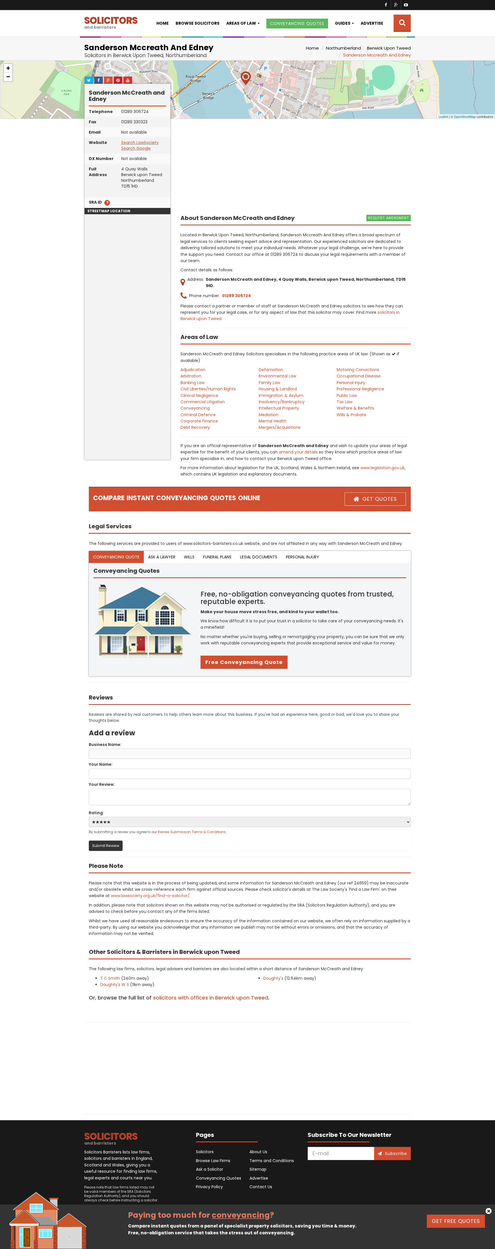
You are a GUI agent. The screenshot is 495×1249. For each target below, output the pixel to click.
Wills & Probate (351, 415)
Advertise (372, 23)
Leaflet (443, 116)
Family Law (269, 382)
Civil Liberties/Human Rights (208, 389)
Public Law (347, 395)
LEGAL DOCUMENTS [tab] (258, 557)
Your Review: (102, 784)
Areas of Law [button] (241, 23)
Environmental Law (277, 376)
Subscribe (396, 1153)
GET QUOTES (379, 498)
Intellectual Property (279, 408)
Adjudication (192, 370)
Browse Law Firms (213, 1161)
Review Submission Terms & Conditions (192, 832)
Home (162, 23)
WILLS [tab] (189, 557)
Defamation (271, 370)
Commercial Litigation (202, 402)
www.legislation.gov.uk (382, 468)
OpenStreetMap (465, 116)
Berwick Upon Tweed (389, 48)
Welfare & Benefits (355, 408)
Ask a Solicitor (209, 1169)
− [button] (8, 76)
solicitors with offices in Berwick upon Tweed (210, 997)
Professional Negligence (360, 389)
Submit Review (105, 845)
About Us (258, 1152)
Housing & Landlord (278, 389)
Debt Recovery (195, 427)
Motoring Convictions (358, 370)
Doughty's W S (114, 984)
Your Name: (101, 764)
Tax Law (344, 402)
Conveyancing (195, 408)
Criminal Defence (198, 415)
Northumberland (343, 48)
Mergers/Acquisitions (279, 427)
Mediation (268, 415)
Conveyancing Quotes (218, 1178)
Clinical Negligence (199, 395)
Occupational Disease (359, 376)
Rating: (96, 813)
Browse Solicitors (197, 23)
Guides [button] (342, 23)
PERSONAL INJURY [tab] (302, 557)
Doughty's (273, 978)
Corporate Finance (199, 421)
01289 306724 (236, 296)
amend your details (298, 452)
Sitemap (258, 1169)
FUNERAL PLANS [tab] (217, 557)
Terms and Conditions (272, 1161)
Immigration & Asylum (281, 395)
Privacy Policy (209, 1187)
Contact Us (261, 1187)
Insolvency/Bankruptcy (282, 402)
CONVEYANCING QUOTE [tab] (116, 557)
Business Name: (105, 744)
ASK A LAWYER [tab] (161, 557)
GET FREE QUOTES (456, 1221)
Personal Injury (351, 382)
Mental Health (272, 421)
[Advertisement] (127, 374)
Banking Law (192, 382)
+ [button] (8, 68)
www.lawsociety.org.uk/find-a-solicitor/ (150, 896)
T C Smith (110, 978)
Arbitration (190, 376)
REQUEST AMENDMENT (388, 217)
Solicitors (205, 1152)
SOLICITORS (111, 22)
